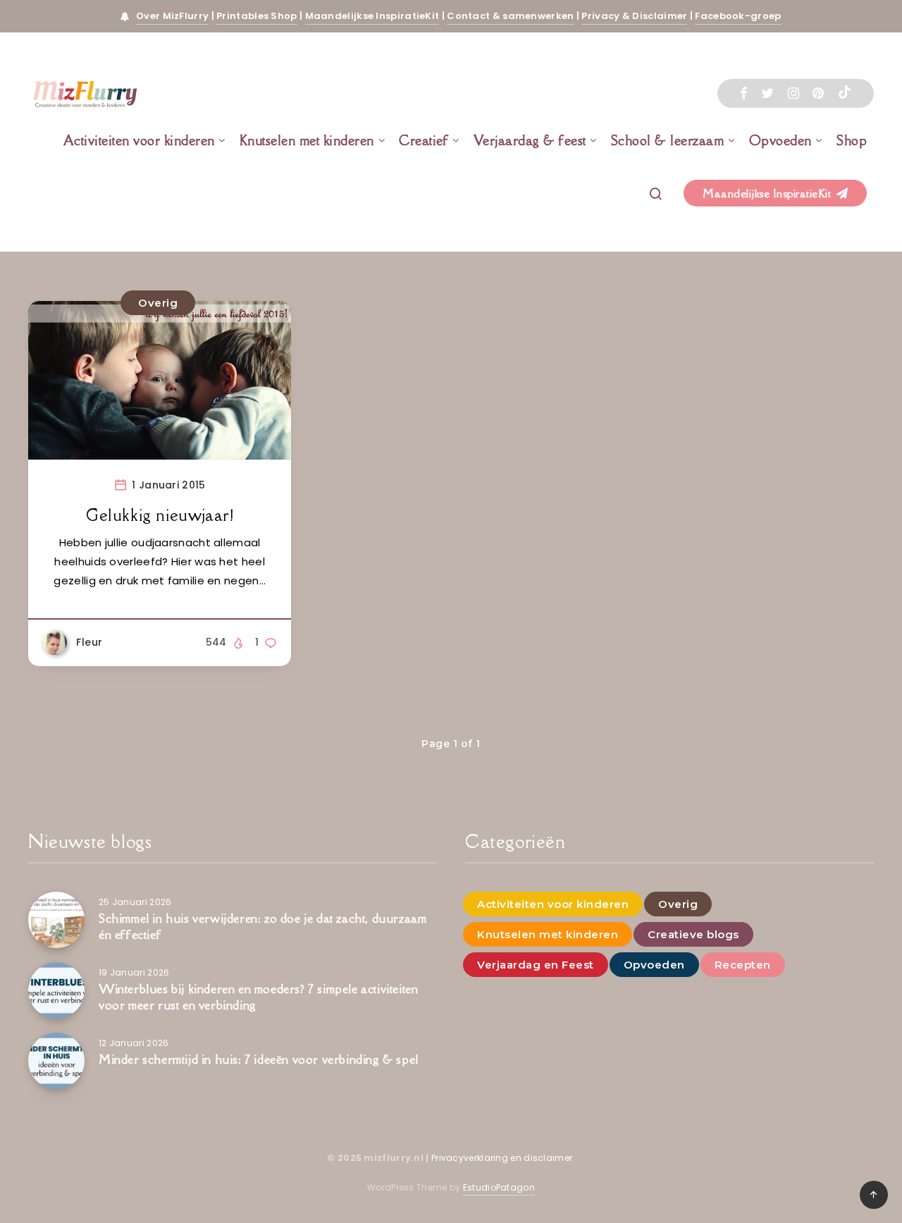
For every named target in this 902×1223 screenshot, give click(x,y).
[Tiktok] (844, 94)
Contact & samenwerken (510, 16)
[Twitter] (767, 93)
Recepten (743, 964)
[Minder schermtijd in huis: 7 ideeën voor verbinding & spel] (56, 1061)
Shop (851, 140)
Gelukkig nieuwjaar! (159, 515)
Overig (158, 302)
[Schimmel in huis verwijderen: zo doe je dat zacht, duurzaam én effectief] (56, 920)
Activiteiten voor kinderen (139, 140)
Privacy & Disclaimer (634, 16)
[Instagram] (793, 93)
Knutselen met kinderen (307, 140)
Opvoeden (780, 140)
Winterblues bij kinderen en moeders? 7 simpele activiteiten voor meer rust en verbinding (258, 997)
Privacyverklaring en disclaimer (503, 1158)
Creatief (423, 140)
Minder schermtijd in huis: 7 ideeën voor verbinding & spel (259, 1059)
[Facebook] (744, 93)
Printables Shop (256, 16)
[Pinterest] (818, 93)
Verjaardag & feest (530, 140)
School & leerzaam (667, 140)
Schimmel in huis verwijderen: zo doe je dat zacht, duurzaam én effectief (262, 926)
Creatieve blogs (693, 934)
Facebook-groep (738, 16)
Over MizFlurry (172, 16)
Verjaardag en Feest (535, 964)
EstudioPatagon (499, 1187)
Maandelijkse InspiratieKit (372, 16)
